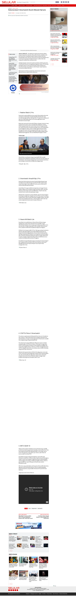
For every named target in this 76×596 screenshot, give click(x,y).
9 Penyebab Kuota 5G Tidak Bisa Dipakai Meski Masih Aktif (23, 578)
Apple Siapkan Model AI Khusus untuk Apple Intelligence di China (43, 579)
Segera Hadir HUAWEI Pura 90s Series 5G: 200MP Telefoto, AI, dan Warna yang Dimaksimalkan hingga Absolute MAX (13, 67)
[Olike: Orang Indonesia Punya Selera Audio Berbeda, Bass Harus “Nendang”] (64, 48)
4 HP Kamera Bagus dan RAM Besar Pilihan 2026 (13, 73)
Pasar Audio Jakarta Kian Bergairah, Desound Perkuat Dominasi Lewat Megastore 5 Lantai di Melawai (55, 35)
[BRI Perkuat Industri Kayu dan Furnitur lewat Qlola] (23, 560)
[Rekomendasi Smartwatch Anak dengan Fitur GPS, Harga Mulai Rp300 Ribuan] (32, 538)
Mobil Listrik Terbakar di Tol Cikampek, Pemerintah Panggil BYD (55, 53)
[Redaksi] (13, 88)
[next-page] (11, 550)
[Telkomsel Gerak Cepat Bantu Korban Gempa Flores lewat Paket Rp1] (33, 560)
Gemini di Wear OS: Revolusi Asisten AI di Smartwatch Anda (39, 545)
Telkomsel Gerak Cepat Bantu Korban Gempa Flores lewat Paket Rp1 (33, 565)
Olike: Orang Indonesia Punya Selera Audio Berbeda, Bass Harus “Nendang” (55, 47)
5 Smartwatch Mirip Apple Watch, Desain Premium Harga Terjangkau (12, 546)
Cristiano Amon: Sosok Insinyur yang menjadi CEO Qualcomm (42, 517)
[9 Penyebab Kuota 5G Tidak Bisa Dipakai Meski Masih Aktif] (23, 573)
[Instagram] (64, 2)
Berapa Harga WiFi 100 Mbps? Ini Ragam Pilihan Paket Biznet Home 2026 (13, 59)
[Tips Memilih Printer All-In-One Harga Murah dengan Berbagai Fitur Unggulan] (19, 538)
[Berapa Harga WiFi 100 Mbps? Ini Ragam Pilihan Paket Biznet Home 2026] (13, 560)
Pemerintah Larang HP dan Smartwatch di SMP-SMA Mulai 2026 (25, 546)
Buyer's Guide (15, 8)
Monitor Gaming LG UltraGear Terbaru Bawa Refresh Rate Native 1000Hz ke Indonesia (43, 566)
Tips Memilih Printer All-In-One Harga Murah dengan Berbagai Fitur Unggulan (12, 538)
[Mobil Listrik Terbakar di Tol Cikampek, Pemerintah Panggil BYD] (64, 54)
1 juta (29, 508)
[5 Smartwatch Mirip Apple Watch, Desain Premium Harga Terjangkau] (19, 545)
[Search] (57, 2)
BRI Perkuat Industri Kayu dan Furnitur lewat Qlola (23, 564)
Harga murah (34, 508)
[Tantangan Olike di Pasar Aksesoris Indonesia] (64, 60)
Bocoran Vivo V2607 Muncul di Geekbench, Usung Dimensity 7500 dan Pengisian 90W (58, 27)
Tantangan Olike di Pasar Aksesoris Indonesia (55, 59)
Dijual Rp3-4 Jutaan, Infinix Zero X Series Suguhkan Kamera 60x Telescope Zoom (26, 517)
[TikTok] (13, 590)
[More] (47, 13)
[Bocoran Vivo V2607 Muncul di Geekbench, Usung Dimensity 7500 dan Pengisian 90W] (58, 18)
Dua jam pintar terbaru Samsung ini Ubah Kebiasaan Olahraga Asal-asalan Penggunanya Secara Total (13, 79)
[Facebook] (61, 2)
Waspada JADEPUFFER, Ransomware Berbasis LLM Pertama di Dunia (55, 40)
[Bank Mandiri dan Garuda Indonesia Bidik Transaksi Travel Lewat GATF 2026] (33, 573)
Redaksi (13, 92)
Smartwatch (40, 508)
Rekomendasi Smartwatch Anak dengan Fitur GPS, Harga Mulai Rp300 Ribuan (26, 538)
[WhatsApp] (42, 13)
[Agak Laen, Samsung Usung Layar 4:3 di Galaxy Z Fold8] (13, 573)
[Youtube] (68, 2)
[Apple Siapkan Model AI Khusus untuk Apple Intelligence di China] (43, 573)
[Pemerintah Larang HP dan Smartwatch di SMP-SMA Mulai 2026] (32, 545)
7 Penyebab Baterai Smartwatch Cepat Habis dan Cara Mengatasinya (38, 539)
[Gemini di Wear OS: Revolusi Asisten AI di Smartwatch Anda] (46, 545)
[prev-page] (9, 550)
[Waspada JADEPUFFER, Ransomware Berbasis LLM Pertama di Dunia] (64, 41)
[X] (66, 2)
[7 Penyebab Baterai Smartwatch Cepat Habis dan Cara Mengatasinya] (46, 538)
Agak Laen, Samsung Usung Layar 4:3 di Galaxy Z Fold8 (13, 578)
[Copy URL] (45, 13)
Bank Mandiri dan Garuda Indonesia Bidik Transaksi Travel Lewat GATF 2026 (33, 579)
